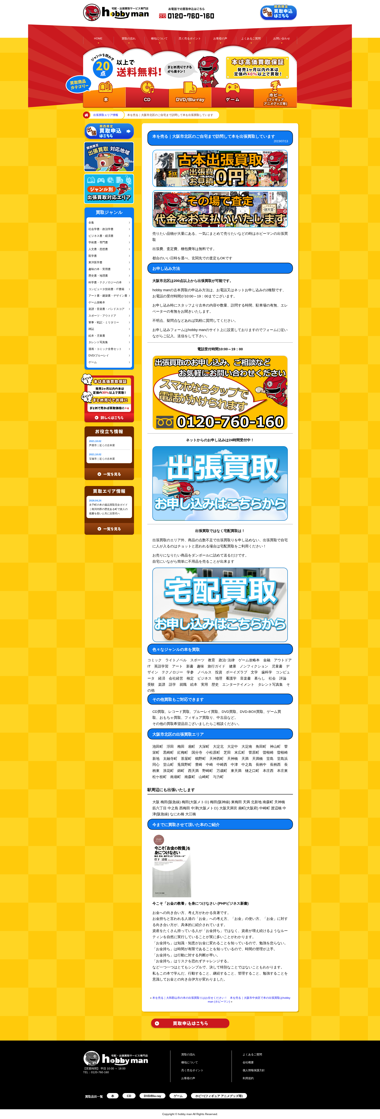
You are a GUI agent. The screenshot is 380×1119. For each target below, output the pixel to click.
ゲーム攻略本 (96, 302)
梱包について (159, 38)
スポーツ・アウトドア (101, 315)
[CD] (146, 94)
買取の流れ (129, 38)
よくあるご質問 (251, 38)
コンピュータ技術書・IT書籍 (104, 289)
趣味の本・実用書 (98, 269)
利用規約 (248, 1078)
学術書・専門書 (97, 242)
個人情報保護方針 (254, 1070)
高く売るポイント (190, 38)
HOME (98, 38)
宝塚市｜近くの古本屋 (102, 458)
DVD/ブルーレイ (97, 355)
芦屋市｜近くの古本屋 (102, 445)
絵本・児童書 (96, 335)
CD (129, 1096)
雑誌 (90, 328)
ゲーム (92, 362)
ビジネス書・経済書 (99, 235)
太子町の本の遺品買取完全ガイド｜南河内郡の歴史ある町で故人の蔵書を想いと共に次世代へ (108, 509)
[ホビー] (274, 94)
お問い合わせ (281, 38)
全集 (90, 222)
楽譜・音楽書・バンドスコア (104, 308)
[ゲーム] (232, 94)
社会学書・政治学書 (99, 229)
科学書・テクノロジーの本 (103, 282)
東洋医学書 (94, 262)
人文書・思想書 (97, 249)
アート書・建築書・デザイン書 (106, 295)
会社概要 (248, 1062)
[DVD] (189, 94)
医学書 (92, 255)
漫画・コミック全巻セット (103, 349)
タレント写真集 (97, 342)
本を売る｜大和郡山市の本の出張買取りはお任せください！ (189, 997)
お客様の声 (220, 38)
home (85, 115)
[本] (104, 94)
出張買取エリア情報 (105, 114)
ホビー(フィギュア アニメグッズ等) (219, 1096)
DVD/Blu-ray (152, 1096)
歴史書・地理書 (97, 275)
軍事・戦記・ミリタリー (102, 322)
